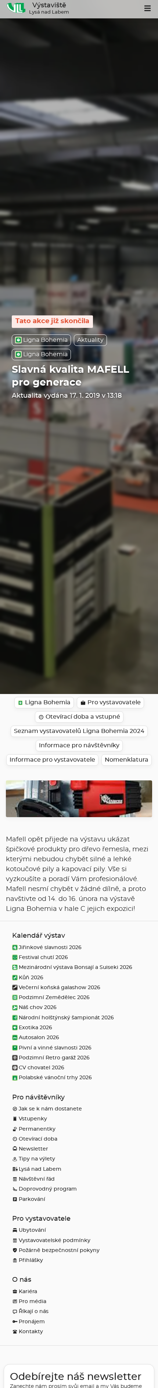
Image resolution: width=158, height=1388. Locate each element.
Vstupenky (33, 1119)
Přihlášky (31, 1260)
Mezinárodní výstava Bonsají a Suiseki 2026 (75, 967)
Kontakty (31, 1331)
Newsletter (33, 1149)
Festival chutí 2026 (43, 957)
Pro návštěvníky (38, 1097)
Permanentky (37, 1129)
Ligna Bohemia (45, 340)
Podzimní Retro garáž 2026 (54, 1057)
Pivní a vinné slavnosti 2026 (55, 1048)
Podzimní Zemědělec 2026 (54, 997)
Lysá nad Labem (40, 1169)
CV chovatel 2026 (41, 1067)
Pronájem (32, 1321)
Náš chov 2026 (38, 1007)
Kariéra (28, 1291)
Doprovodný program (48, 1189)
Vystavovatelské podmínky (54, 1240)
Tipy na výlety (37, 1159)
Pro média (32, 1301)
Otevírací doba (38, 1139)
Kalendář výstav (38, 936)
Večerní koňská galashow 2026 (59, 987)
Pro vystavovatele (41, 1219)
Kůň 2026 (31, 977)
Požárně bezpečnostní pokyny (59, 1250)
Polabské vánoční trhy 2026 (55, 1077)
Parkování (32, 1199)
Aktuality (90, 340)
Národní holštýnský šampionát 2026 (66, 1017)
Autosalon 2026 (39, 1037)
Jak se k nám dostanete (50, 1109)
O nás (21, 1280)
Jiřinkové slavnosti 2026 (50, 947)
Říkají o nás (34, 1311)
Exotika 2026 (35, 1027)
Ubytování (32, 1230)
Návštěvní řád (37, 1179)
